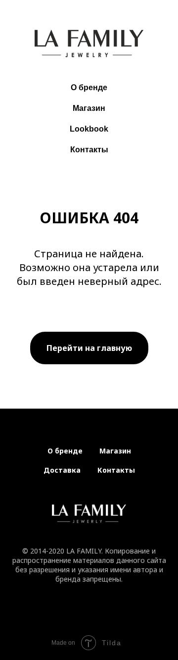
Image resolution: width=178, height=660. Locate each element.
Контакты (89, 149)
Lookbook (89, 129)
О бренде (89, 87)
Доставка (62, 470)
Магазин (89, 108)
